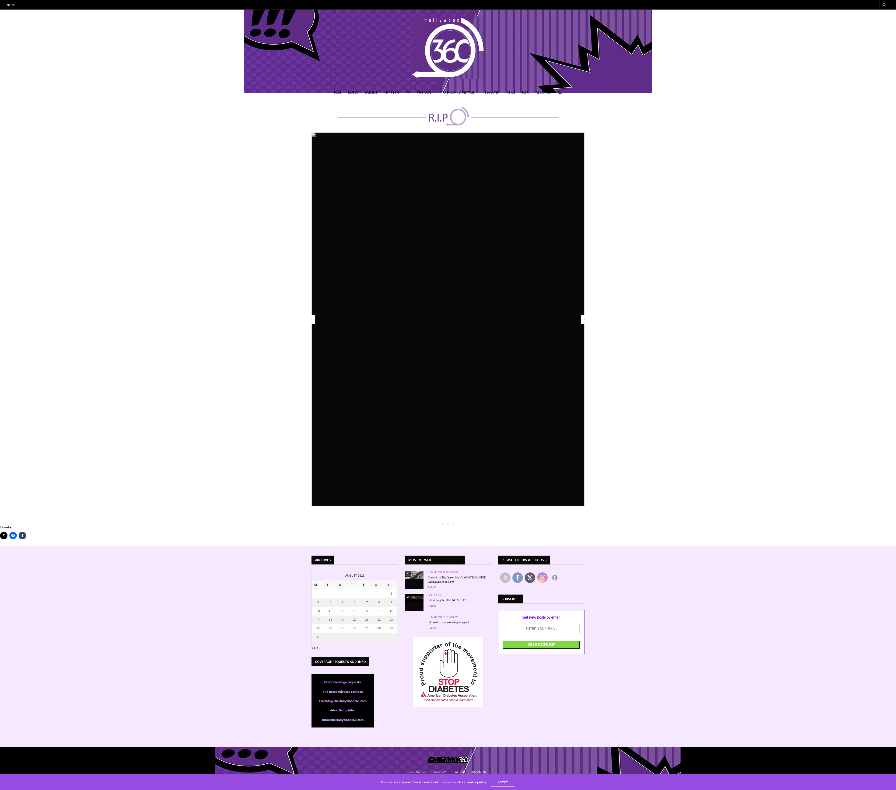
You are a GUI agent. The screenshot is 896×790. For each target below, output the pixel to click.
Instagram (478, 771)
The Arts (424, 92)
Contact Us (418, 771)
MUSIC (353, 92)
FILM (337, 92)
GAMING (371, 92)
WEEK (440, 560)
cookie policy (476, 782)
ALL (459, 560)
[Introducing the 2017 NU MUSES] (414, 598)
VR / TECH (391, 92)
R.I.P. (525, 92)
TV (408, 92)
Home (11, 4)
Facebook (439, 771)
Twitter (459, 771)
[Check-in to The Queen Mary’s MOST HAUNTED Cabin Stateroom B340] (414, 575)
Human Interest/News (443, 572)
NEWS (510, 92)
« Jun (315, 648)
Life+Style (434, 595)
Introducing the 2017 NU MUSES (447, 600)
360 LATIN (492, 92)
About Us (543, 92)
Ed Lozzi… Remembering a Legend (448, 622)
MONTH (450, 560)
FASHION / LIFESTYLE (458, 92)
